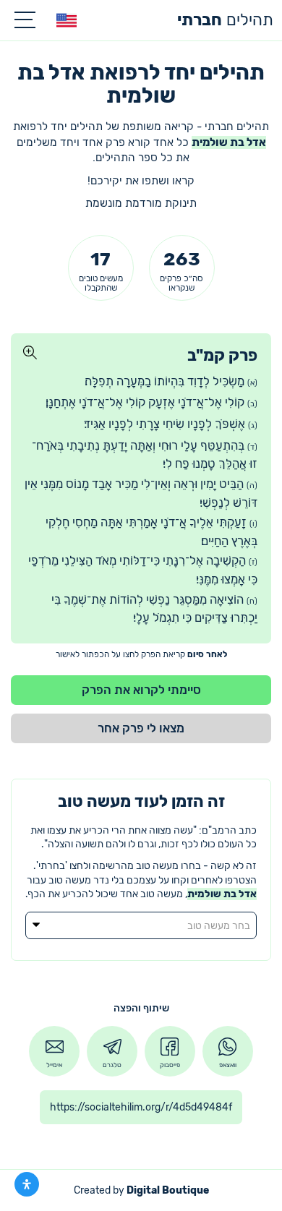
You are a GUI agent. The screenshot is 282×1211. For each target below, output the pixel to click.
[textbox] (141, 926)
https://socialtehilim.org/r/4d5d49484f (141, 1107)
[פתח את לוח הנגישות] (26, 1184)
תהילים (225, 20)
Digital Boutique (168, 1190)
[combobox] (141, 925)
